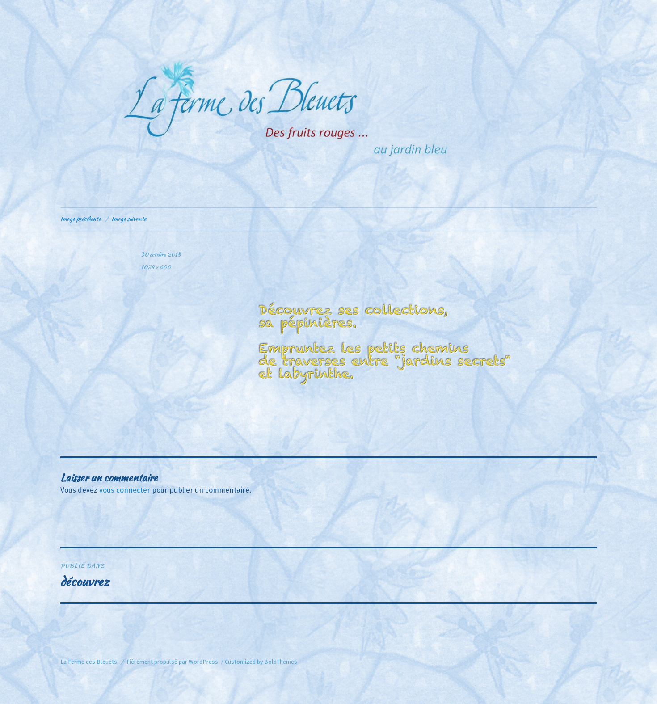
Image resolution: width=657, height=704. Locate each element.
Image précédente (80, 219)
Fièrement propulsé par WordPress (172, 661)
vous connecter (124, 490)
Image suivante (128, 219)
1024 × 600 (156, 267)
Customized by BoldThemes (261, 661)
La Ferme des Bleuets (88, 661)
